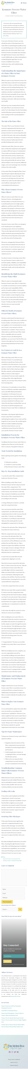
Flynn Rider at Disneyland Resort (9, 1010)
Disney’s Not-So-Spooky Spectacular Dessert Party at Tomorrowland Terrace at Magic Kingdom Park (13, 1020)
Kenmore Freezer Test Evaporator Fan (11, 858)
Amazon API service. (15, 996)
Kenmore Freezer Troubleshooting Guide (12, 860)
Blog (4, 857)
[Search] (20, 909)
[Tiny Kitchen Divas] (8, 3)
